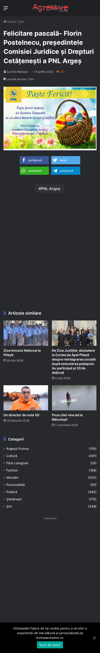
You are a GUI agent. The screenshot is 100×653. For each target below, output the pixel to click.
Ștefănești (14, 499)
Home (11, 22)
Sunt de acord (49, 645)
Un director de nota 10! (21, 415)
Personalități (15, 485)
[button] (34, 160)
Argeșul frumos (17, 448)
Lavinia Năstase (17, 71)
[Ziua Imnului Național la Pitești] (25, 333)
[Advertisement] (50, 253)
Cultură (11, 456)
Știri (21, 22)
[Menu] (5, 9)
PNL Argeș (50, 188)
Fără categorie (17, 463)
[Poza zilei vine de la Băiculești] (74, 397)
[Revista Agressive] (50, 8)
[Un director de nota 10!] (25, 397)
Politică (11, 492)
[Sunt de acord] (94, 638)
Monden (12, 477)
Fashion (12, 470)
